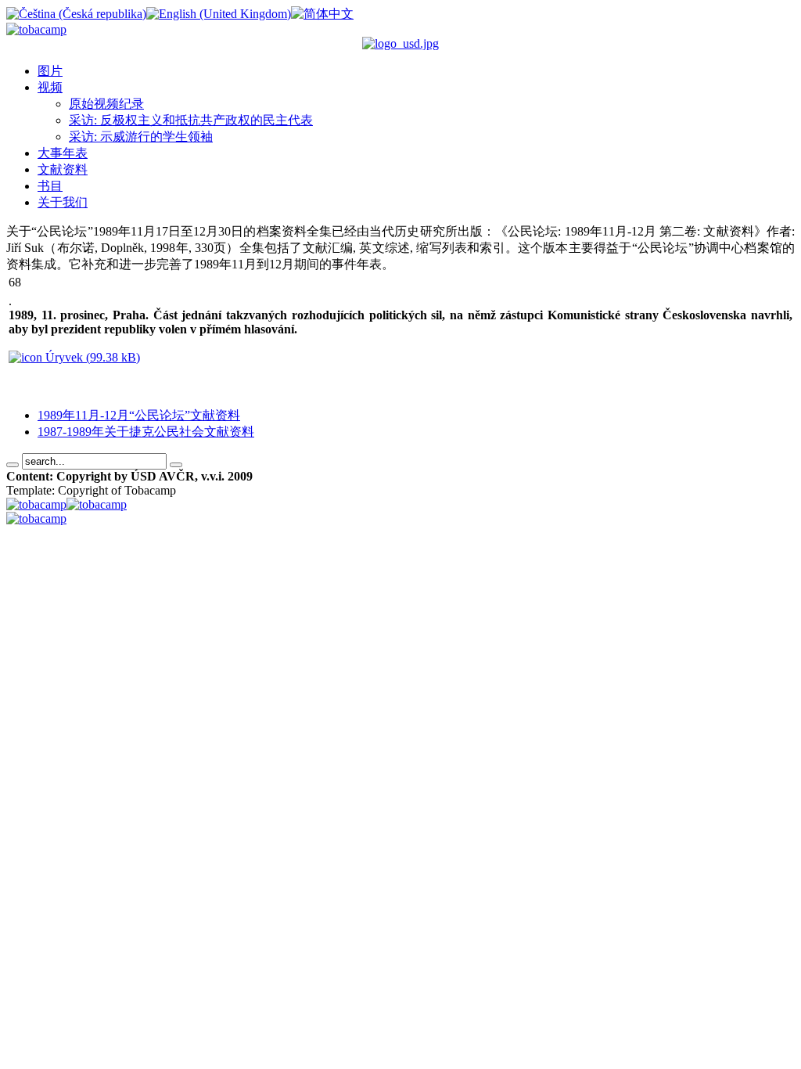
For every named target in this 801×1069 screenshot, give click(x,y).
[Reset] (176, 465)
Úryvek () (91, 357)
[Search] (12, 465)
